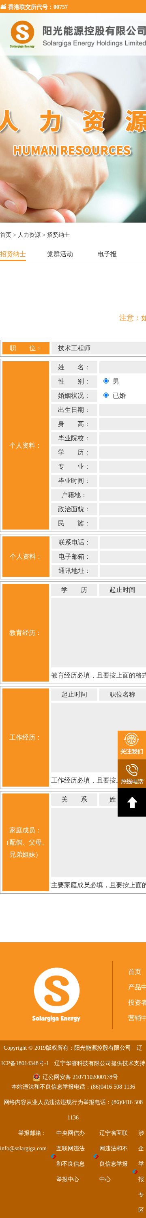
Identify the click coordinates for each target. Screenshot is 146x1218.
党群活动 (60, 254)
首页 (5, 235)
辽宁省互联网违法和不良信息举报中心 (113, 1156)
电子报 (107, 254)
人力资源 (29, 235)
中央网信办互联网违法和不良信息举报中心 (70, 1156)
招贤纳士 (13, 254)
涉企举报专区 (141, 1171)
